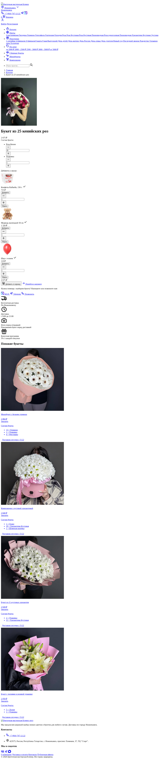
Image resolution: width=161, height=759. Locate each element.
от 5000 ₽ (54, 49)
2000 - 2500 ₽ (21, 49)
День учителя (107, 41)
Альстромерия (12, 35)
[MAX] (9, 752)
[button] (10, 33)
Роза (64, 35)
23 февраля (30, 41)
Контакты (32, 754)
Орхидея (58, 35)
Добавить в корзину (13, 284)
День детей (63, 41)
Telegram (17, 294)
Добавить (5, 193)
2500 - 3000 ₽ (32, 49)
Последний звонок (131, 41)
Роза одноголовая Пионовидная (118, 35)
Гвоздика (23, 35)
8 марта (38, 41)
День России (85, 41)
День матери (73, 41)
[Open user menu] (80, 20)
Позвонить (29, 294)
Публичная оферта (45, 754)
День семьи (96, 41)
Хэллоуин (14, 43)
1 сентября (11, 41)
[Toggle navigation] (2, 2)
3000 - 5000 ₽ (44, 49)
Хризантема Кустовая (141, 35)
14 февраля (21, 41)
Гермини (31, 35)
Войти (4, 24)
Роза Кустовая (73, 35)
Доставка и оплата (20, 754)
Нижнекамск (6, 10)
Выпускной (52, 41)
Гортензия (49, 35)
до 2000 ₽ (10, 49)
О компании (6, 754)
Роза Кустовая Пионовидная (91, 35)
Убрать (4, 206)
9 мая (44, 41)
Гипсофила (40, 35)
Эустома (154, 35)
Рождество (144, 41)
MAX (7, 294)
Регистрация (12, 24)
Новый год (118, 41)
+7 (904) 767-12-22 (17, 736)
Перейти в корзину (33, 284)
